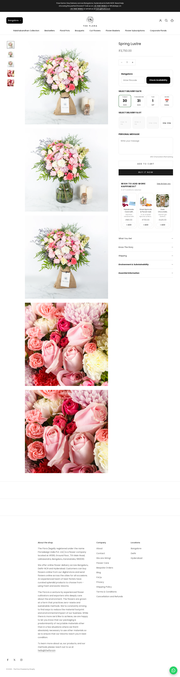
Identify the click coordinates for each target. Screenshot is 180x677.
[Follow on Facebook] (7, 660)
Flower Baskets (113, 30)
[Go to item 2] (10, 54)
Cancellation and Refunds (109, 596)
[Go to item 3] (10, 64)
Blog (98, 572)
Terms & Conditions (106, 591)
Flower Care (102, 562)
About (99, 548)
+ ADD (129, 225)
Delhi (133, 553)
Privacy (100, 582)
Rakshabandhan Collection (26, 30)
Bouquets (79, 30)
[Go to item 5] (10, 83)
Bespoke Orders (104, 567)
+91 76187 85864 (100, 6)
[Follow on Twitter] (14, 660)
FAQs (99, 577)
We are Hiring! (103, 558)
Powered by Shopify (28, 669)
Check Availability (158, 80)
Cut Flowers (95, 30)
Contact (100, 553)
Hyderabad (136, 558)
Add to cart (145, 163)
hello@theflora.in (103, 9)
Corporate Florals (158, 30)
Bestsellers (50, 30)
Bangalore (136, 548)
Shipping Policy (104, 586)
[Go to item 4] (10, 73)
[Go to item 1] (10, 45)
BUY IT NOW (145, 172)
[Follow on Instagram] (21, 660)
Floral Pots (65, 30)
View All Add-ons (164, 184)
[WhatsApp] (173, 670)
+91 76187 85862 (76, 9)
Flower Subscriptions (135, 30)
